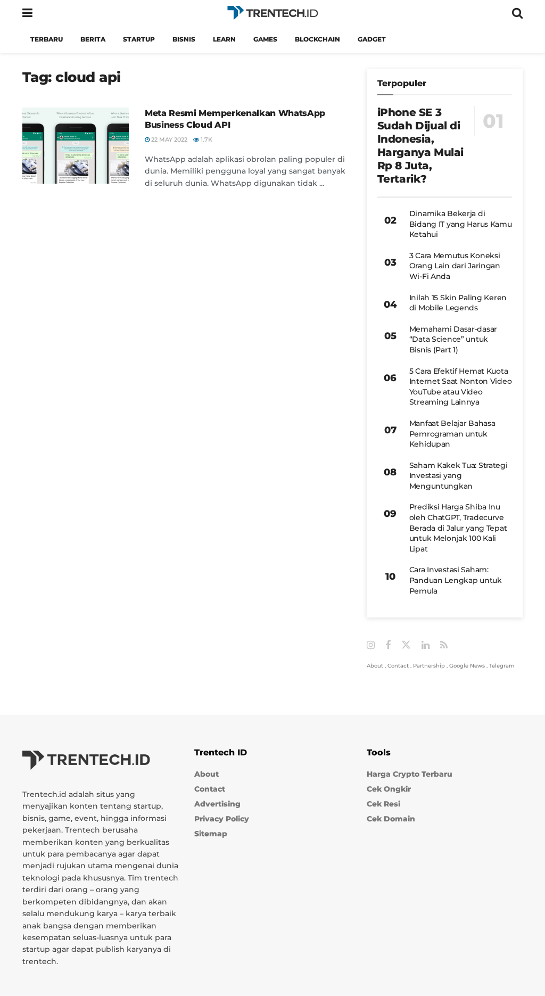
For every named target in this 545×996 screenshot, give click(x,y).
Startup (139, 39)
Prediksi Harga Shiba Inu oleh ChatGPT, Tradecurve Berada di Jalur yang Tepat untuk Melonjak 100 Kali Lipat (458, 527)
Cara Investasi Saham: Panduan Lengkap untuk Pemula (455, 580)
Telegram (502, 665)
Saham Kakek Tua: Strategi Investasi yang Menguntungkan (458, 475)
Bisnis (183, 39)
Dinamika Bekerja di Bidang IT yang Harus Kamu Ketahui (460, 224)
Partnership (429, 665)
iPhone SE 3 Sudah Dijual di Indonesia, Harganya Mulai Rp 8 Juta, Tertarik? (420, 145)
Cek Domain (391, 819)
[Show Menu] (27, 13)
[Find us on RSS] (444, 645)
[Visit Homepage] (272, 13)
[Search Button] (517, 13)
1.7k (205, 139)
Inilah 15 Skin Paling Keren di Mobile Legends (458, 303)
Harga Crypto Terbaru (409, 774)
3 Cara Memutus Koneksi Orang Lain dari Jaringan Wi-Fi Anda (454, 266)
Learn (224, 39)
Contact (398, 665)
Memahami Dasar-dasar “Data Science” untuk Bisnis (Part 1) (453, 339)
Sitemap (210, 833)
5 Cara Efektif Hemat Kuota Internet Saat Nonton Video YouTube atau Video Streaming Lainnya (460, 386)
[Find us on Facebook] (388, 645)
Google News (467, 665)
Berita (92, 39)
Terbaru (46, 39)
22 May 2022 (168, 139)
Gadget (372, 39)
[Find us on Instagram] (371, 645)
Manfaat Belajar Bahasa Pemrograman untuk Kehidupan (452, 433)
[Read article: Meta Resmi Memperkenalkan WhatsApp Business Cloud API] (75, 146)
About (375, 665)
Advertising (217, 804)
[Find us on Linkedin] (426, 645)
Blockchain (317, 39)
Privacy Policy (221, 819)
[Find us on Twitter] (406, 645)
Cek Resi (383, 804)
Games (265, 39)
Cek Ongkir (389, 789)
